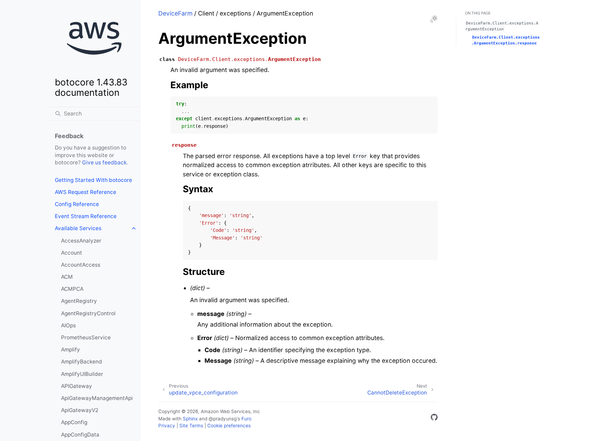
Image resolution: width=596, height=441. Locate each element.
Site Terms (191, 425)
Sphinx (190, 418)
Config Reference (77, 204)
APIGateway (76, 386)
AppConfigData (80, 434)
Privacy (166, 425)
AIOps (68, 325)
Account (71, 252)
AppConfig (74, 422)
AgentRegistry (79, 301)
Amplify (70, 349)
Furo (246, 418)
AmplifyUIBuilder (82, 374)
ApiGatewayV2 (79, 410)
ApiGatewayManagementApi (97, 398)
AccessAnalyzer (81, 240)
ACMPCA (72, 289)
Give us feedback (104, 162)
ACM (67, 277)
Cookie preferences (229, 425)
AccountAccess (80, 264)
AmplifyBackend (81, 361)
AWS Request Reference (85, 192)
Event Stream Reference (86, 216)
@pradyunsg (223, 418)
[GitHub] (434, 418)
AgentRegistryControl (88, 313)
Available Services (78, 228)
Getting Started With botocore (93, 180)
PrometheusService (86, 337)
